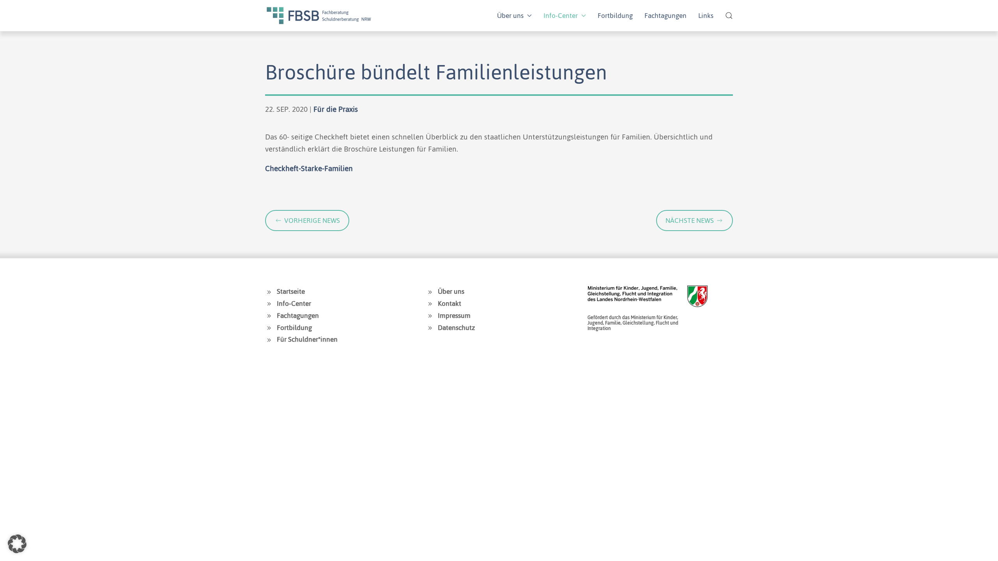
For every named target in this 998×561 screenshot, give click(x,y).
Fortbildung (615, 15)
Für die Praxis (335, 109)
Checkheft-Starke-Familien (309, 168)
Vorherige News (312, 220)
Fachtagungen (665, 15)
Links (705, 15)
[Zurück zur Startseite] (319, 15)
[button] (729, 15)
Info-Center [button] (560, 15)
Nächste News (689, 220)
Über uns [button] (510, 15)
